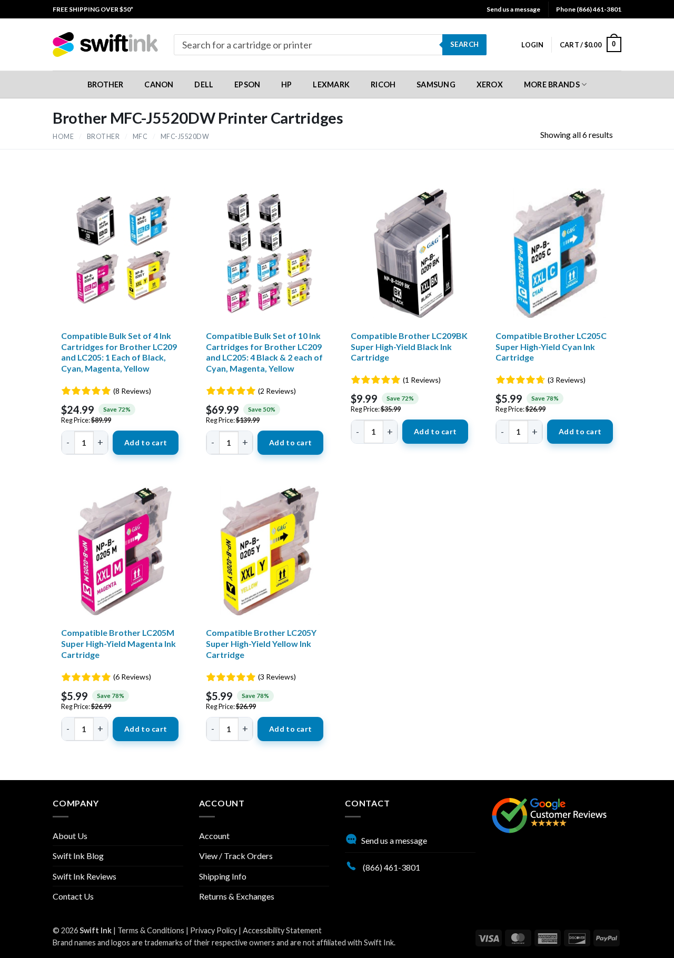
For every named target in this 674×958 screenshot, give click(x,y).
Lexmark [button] (331, 84)
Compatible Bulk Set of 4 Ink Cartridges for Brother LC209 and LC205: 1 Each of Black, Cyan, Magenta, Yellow (119, 352)
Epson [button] (247, 84)
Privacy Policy (213, 930)
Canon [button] (158, 84)
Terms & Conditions (150, 930)
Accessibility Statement (282, 930)
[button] (532, 44)
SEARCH (464, 44)
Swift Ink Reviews (84, 876)
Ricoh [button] (383, 84)
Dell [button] (203, 84)
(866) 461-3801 (390, 867)
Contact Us (73, 896)
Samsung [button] (436, 84)
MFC (140, 137)
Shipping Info (222, 876)
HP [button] (286, 84)
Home (63, 137)
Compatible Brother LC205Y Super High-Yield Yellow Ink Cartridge (261, 643)
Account (214, 836)
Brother (103, 137)
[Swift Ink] (105, 44)
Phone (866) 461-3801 (588, 9)
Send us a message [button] (513, 9)
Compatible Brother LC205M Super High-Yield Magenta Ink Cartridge (118, 643)
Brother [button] (105, 84)
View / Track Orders (236, 856)
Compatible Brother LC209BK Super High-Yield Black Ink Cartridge (409, 347)
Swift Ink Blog (78, 856)
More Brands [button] (552, 84)
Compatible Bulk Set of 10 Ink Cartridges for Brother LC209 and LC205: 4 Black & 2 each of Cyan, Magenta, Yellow (264, 352)
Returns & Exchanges (236, 896)
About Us (70, 836)
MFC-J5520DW (185, 137)
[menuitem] (93, 9)
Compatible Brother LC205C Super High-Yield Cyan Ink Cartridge (551, 347)
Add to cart (145, 442)
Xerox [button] (490, 84)
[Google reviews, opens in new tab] (549, 815)
